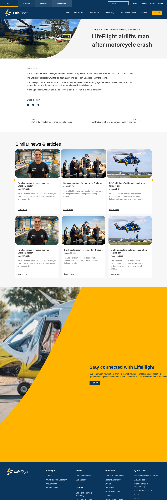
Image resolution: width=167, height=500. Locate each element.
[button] (28, 105)
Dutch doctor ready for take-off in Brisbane (82, 183)
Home (68, 13)
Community (109, 13)
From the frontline (118, 30)
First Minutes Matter (128, 13)
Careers (144, 13)
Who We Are (78, 13)
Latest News (132, 30)
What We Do (94, 13)
